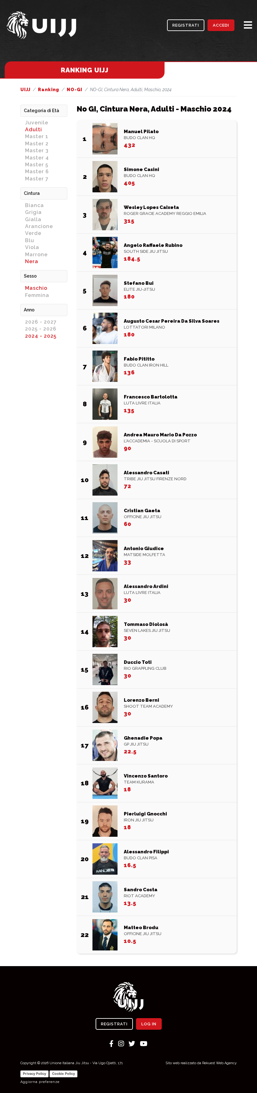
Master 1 (36, 136)
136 (129, 372)
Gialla (33, 219)
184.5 (132, 258)
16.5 (130, 865)
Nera (31, 261)
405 (129, 183)
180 (129, 296)
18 (127, 789)
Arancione (39, 226)
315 (129, 220)
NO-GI (74, 89)
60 (127, 524)
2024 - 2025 (40, 336)
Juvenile (36, 123)
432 (129, 145)
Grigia (33, 212)
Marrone (36, 255)
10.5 (130, 941)
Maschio (36, 288)
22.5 (130, 751)
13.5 (130, 903)
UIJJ (25, 89)
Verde (33, 233)
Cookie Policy (63, 1073)
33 (127, 562)
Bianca (34, 205)
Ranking (48, 89)
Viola (32, 247)
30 (127, 599)
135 (129, 410)
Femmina (37, 295)
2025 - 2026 (40, 329)
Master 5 (36, 165)
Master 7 (37, 179)
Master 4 (37, 158)
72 (127, 486)
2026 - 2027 (41, 322)
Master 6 (37, 171)
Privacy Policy (34, 1073)
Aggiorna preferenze (40, 1082)
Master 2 (37, 144)
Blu (29, 240)
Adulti (33, 130)
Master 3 (37, 151)
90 (127, 448)
